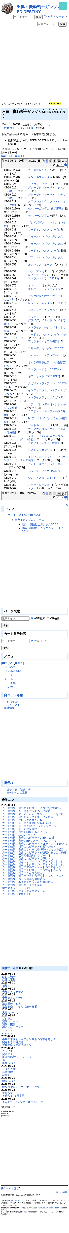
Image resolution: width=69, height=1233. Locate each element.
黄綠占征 (7, 1092)
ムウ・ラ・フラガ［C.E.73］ (45, 470)
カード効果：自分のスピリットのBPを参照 (28, 837)
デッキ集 (10, 683)
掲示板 (9, 783)
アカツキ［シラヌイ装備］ (44, 442)
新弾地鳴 (7, 1072)
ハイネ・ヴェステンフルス (44, 355)
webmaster (15, 1200)
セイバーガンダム (39, 215)
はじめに (10, 667)
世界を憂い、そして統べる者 (19, 1006)
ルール (9, 679)
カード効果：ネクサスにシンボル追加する (27, 882)
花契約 (6, 1074)
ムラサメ (33, 317)
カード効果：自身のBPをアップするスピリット (30, 840)
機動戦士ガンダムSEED (18, 128)
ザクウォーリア (37, 184)
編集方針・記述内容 (19, 789)
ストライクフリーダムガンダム (47, 397)
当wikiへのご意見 (17, 792)
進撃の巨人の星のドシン (17, 1045)
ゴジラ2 (7, 1018)
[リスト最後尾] (65, 164)
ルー (5, 1060)
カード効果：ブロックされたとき (22, 820)
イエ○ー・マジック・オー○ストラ (22, 1101)
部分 (47, 641)
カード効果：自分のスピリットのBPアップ (28, 858)
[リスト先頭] (65, 497)
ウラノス (7, 1051)
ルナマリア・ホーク (40, 264)
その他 (9, 686)
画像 (17, 148)
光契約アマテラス (13, 991)
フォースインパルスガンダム (45, 236)
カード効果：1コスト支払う (19, 834)
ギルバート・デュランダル (44, 288)
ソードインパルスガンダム (44, 229)
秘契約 (6, 985)
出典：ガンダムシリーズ (29, 519)
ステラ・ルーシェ (39, 484)
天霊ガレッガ (10, 1012)
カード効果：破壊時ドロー (18, 894)
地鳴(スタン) (9, 1081)
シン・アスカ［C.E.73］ (43, 477)
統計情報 (9, 707)
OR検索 (55, 618)
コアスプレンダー (39, 170)
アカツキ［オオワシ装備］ (44, 341)
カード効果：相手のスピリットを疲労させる (29, 846)
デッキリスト (12, 704)
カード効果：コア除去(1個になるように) (26, 822)
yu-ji (25, 1212)
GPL (5, 1210)
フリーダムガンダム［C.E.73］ (47, 348)
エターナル (35, 488)
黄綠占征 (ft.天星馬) (13, 1095)
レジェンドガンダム (40, 303)
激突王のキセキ (11, 1003)
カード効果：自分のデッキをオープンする (27, 817)
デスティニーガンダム (41, 310)
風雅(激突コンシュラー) (16, 1057)
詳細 (7, 148)
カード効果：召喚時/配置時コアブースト (26, 855)
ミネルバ (33, 285)
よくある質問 (13, 671)
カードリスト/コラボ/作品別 (25, 514)
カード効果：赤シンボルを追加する (23, 879)
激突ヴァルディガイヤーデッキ (21, 1086)
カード (28, 148)
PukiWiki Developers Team (48, 1208)
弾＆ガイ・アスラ (13, 1027)
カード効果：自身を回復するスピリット (26, 831)
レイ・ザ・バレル (39, 275)
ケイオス (7, 1033)
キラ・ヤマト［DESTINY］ (44, 376)
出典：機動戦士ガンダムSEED (39, 524)
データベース (13, 674)
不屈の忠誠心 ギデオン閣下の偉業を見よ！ (29, 1039)
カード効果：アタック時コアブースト (25, 891)
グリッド (51, 148)
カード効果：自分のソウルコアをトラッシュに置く (33, 876)
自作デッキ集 (13, 695)
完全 (37, 641)
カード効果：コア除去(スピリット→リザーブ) (29, 825)
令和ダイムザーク (13, 997)
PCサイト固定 (10, 1188)
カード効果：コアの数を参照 (19, 828)
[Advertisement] (18, 746)
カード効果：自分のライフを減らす (23, 873)
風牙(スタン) (9, 1063)
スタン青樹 (9, 1069)
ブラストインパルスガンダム (45, 257)
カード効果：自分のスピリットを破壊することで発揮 (34, 852)
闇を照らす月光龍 (13, 1042)
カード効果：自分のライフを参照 (22, 885)
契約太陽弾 (9, 1024)
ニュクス (7, 1030)
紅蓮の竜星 (9, 979)
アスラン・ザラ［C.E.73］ (44, 278)
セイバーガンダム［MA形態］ (46, 208)
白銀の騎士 (9, 976)
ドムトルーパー (37, 425)
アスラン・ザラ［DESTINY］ (46, 369)
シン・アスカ (36, 271)
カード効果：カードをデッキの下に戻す (26, 811)
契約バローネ (10, 1021)
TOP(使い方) (11, 702)
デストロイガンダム (40, 449)
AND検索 (39, 618)
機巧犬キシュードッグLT (17, 888)
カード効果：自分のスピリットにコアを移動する (31, 808)
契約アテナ (9, 1054)
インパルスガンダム (40, 177)
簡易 (39, 148)
